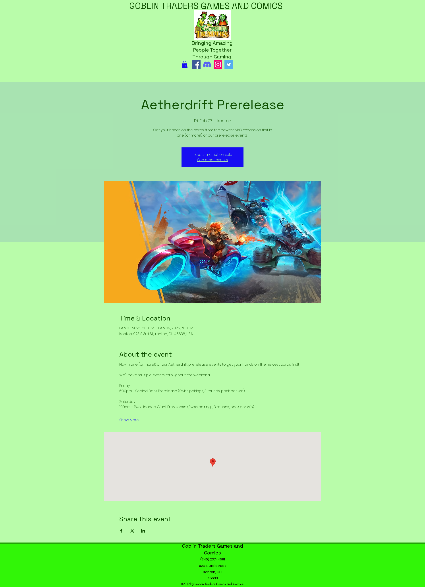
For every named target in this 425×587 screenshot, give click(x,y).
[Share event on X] (132, 531)
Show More (129, 420)
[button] (185, 64)
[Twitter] (228, 64)
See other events (212, 159)
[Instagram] (218, 64)
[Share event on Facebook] (121, 531)
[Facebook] (196, 64)
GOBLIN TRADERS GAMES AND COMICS (206, 6)
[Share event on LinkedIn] (143, 531)
